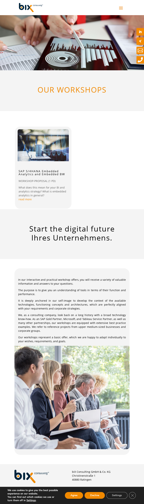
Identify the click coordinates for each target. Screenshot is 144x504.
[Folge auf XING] (140, 41)
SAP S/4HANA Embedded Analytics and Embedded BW (42, 172)
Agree (73, 495)
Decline (94, 495)
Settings (31, 500)
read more (25, 199)
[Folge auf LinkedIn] (140, 32)
